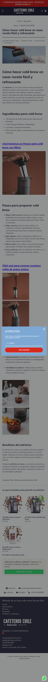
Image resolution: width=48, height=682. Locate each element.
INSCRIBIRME (24, 350)
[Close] (44, 329)
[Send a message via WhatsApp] (44, 678)
